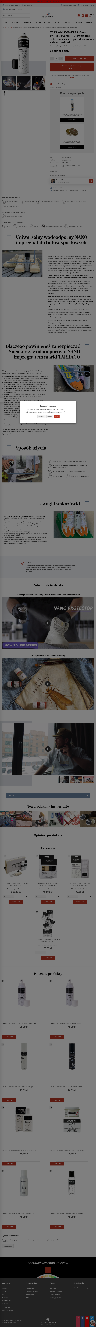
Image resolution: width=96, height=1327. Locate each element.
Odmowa (49, 416)
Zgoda (56, 416)
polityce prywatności (57, 412)
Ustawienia (41, 416)
